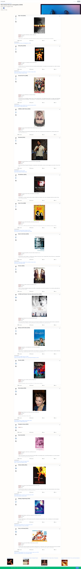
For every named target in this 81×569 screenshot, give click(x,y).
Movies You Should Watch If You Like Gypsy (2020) (23, 553)
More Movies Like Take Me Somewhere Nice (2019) (23, 231)
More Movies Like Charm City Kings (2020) (21, 461)
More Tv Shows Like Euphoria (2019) (20, 462)
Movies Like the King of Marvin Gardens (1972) (22, 230)
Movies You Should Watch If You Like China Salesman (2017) (70, 559)
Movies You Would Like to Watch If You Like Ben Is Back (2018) (25, 71)
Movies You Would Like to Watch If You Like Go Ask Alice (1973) (25, 105)
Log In (75, 1)
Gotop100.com (3, 3)
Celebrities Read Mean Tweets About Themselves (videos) (49, 559)
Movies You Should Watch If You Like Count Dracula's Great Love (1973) (26, 552)
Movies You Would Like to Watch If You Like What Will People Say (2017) (26, 357)
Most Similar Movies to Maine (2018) (20, 171)
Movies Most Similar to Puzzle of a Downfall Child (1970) (24, 494)
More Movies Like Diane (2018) (19, 170)
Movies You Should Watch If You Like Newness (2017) (23, 524)
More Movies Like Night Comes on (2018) (21, 356)
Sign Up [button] (78, 1)
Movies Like (9, 3)
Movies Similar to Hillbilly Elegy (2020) (20, 106)
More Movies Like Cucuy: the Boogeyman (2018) (22, 43)
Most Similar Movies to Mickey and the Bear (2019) (23, 420)
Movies (6, 3)
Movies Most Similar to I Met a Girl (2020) (21, 525)
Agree (77, 567)
